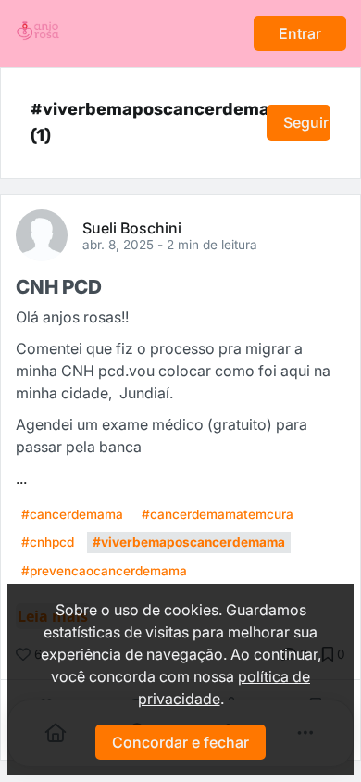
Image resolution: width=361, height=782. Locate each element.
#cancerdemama (72, 514)
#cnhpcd (47, 542)
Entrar (300, 33)
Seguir (306, 122)
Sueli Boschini (131, 227)
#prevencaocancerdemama (104, 570)
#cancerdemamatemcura (217, 514)
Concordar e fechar (180, 742)
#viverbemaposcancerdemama (189, 542)
